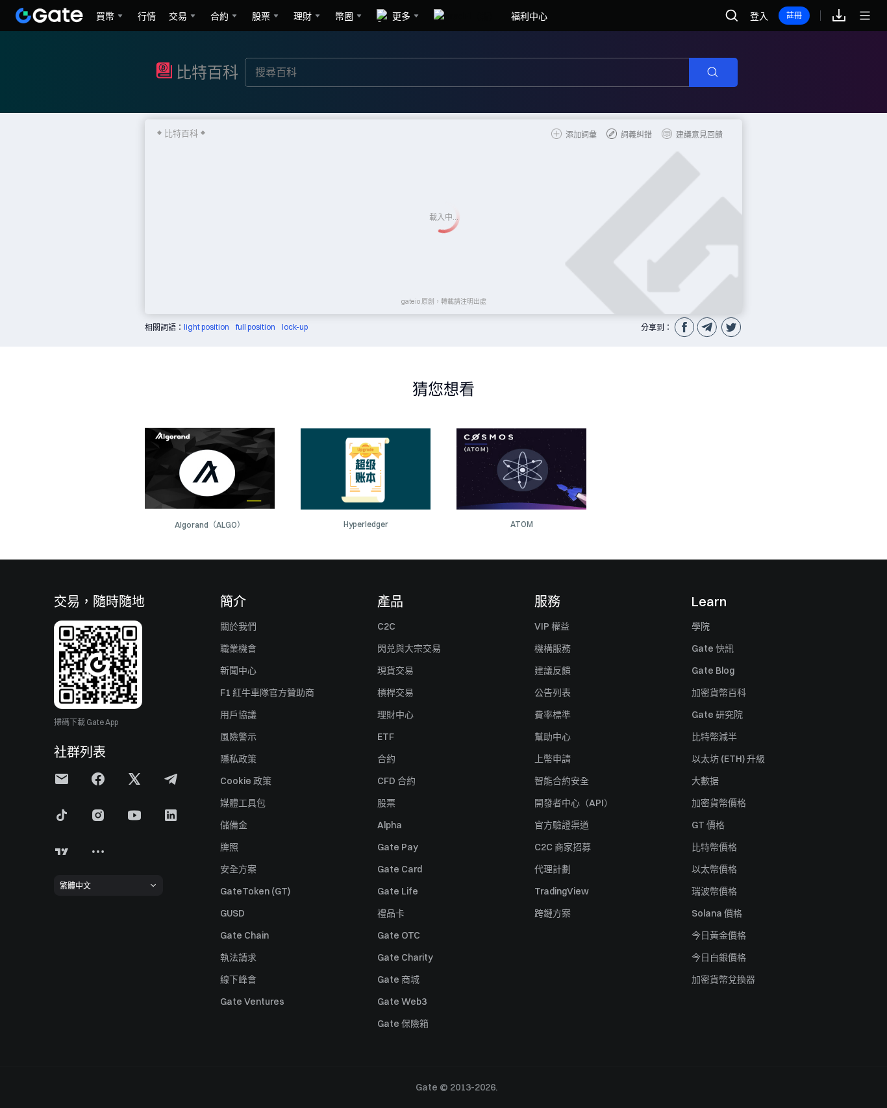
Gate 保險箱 (403, 1023)
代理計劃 (552, 869)
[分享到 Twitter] (730, 327)
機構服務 (552, 648)
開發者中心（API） (573, 803)
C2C (386, 626)
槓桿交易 (395, 692)
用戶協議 (238, 714)
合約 (386, 759)
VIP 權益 (551, 626)
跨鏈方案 (552, 913)
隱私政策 (238, 759)
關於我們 (238, 626)
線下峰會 (238, 979)
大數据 (705, 781)
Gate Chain (244, 935)
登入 (759, 16)
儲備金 (233, 825)
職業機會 (238, 648)
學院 (701, 626)
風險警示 (238, 737)
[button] (61, 779)
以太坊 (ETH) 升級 (728, 759)
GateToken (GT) (255, 891)
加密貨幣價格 (719, 803)
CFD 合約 (396, 781)
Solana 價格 (717, 913)
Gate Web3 (402, 1001)
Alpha (389, 825)
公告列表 (552, 692)
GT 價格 (708, 825)
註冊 (794, 15)
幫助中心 (552, 737)
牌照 (229, 847)
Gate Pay (397, 847)
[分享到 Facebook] (683, 327)
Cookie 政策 (245, 781)
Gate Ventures (252, 1001)
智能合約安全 (561, 781)
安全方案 (238, 869)
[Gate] (49, 15)
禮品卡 (391, 913)
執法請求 (238, 957)
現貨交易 (395, 670)
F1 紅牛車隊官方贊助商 (267, 692)
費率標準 (552, 714)
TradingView (561, 891)
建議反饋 (552, 670)
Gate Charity (405, 957)
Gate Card (399, 869)
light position (206, 327)
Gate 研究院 (717, 714)
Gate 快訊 (713, 648)
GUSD (232, 913)
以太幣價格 (714, 869)
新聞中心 (238, 670)
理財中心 (395, 714)
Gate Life (397, 891)
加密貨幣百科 (719, 692)
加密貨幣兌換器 (723, 979)
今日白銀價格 (719, 957)
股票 (386, 803)
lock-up (295, 327)
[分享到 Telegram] (707, 327)
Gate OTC (398, 935)
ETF (385, 737)
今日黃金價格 (719, 935)
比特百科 (207, 72)
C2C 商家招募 (562, 847)
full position (255, 327)
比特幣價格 (714, 847)
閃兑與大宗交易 (409, 648)
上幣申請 (552, 759)
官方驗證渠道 (561, 825)
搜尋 (719, 73)
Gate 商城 (398, 979)
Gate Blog (713, 670)
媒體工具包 (243, 803)
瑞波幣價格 (714, 891)
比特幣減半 (714, 737)
